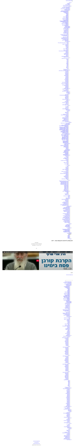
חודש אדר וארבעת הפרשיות (65, 56)
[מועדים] (67, 165)
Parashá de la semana (65, 152)
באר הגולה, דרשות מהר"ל (65, 102)
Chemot (69, 289)
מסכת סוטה (66, 81)
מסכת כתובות (68, 398)
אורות (67, 111)
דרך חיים (67, 103)
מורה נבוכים (66, 98)
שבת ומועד (68, 212)
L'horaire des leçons (67, 287)
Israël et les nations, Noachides (64, 131)
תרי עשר (67, 67)
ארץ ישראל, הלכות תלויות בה (66, 213)
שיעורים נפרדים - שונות (67, 27)
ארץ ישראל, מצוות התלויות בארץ (64, 34)
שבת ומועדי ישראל (67, 41)
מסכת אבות (66, 86)
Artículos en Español (67, 150)
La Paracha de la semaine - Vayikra (64, 128)
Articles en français (67, 124)
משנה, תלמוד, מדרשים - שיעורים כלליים (63, 70)
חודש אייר (67, 44)
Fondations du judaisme (65, 18)
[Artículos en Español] (64, 150)
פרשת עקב (67, 374)
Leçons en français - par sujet (64, 10)
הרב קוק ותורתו (68, 198)
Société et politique (66, 20)
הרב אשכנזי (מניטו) (67, 121)
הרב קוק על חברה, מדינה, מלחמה (64, 204)
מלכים (67, 64)
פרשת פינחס (66, 369)
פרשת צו (67, 357)
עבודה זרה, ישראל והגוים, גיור (66, 215)
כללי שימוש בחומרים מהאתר (66, 5)
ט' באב (67, 49)
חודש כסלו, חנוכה (66, 54)
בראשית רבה (66, 71)
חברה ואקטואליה (66, 157)
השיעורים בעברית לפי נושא (66, 6)
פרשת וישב (67, 343)
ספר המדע (67, 96)
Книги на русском (67, 226)
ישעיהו (67, 65)
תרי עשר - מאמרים (66, 189)
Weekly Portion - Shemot (65, 137)
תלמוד (67, 192)
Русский (68, 236)
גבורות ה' (67, 100)
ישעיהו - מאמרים (66, 187)
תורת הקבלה (66, 194)
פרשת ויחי (67, 345)
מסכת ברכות (66, 73)
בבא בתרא (67, 84)
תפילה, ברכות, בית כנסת (67, 211)
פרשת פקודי (66, 354)
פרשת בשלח (66, 349)
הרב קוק (69, 110)
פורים (67, 179)
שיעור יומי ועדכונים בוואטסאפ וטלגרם (65, 8)
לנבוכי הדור (67, 201)
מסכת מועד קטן (66, 79)
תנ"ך (69, 57)
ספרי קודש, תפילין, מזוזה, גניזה (66, 219)
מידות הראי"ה (66, 200)
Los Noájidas (66, 153)
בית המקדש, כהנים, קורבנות (65, 35)
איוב (67, 68)
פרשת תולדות (66, 341)
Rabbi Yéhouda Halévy (65, 22)
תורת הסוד (67, 89)
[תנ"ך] (68, 180)
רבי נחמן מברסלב (68, 109)
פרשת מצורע (66, 359)
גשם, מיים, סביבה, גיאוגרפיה (65, 38)
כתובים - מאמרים (66, 190)
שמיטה (67, 159)
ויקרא (67, 60)
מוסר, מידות (68, 304)
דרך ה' (67, 106)
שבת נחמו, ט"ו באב (66, 50)
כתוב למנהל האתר (67, 4)
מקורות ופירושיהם (67, 209)
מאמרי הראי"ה (66, 116)
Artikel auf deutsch (67, 149)
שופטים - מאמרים (66, 185)
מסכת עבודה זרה (66, 85)
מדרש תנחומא (66, 72)
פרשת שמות (66, 347)
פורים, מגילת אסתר (67, 333)
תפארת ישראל (66, 101)
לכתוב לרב (70, 232)
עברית (69, 234)
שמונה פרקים (66, 94)
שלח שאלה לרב (68, 206)
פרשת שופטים (66, 375)
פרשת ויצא (67, 342)
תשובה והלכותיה (66, 30)
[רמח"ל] (69, 423)
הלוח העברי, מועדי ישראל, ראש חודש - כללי (63, 42)
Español (69, 237)
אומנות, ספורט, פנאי (65, 39)
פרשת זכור (68, 332)
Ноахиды (67, 148)
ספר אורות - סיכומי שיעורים (65, 199)
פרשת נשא (67, 365)
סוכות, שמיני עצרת (66, 53)
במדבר (69, 363)
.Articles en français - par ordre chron (63, 125)
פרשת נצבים (66, 377)
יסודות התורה (66, 155)
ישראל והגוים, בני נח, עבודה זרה (64, 160)
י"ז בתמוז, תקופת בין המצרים (64, 171)
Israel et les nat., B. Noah (67, 296)
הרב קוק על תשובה (66, 203)
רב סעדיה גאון (68, 92)
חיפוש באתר (68, 3)
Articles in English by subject (64, 134)
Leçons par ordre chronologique (64, 11)
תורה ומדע (67, 156)
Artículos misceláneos (65, 154)
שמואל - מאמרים (66, 186)
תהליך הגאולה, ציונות (65, 158)
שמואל (69, 381)
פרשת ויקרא (66, 356)
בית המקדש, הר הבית (67, 214)
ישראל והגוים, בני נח (65, 33)
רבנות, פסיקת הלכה (66, 90)
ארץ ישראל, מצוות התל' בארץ (66, 309)
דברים (67, 61)
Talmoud (67, 17)
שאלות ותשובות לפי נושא (67, 207)
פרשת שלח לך (66, 366)
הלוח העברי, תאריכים (67, 221)
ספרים (70, 223)
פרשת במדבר (66, 364)
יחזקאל (67, 66)
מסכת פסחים (66, 74)
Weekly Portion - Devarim (65, 139)
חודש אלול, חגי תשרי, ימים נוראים (64, 173)
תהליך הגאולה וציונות (65, 32)
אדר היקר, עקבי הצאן (65, 114)
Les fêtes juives (66, 12)
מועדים (69, 165)
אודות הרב (68, 228)
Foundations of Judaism (65, 140)
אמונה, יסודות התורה (65, 28)
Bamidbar (67, 15)
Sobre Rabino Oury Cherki (66, 231)
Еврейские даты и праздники (64, 145)
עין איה (67, 113)
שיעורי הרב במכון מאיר (67, 9)
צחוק (67, 163)
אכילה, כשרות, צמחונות (65, 37)
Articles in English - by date (64, 135)
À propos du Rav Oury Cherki (66, 229)
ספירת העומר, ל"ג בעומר (65, 169)
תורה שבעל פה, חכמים (67, 88)
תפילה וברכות (68, 91)
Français (69, 235)
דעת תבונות (66, 107)
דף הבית (70, 2)
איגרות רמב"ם (66, 95)
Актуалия (67, 147)
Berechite (67, 13)
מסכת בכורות (66, 87)
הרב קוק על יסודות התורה (65, 202)
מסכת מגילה (66, 78)
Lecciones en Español (68, 301)
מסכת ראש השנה (66, 75)
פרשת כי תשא (66, 353)
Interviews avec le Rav (65, 132)
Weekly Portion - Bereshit (65, 136)
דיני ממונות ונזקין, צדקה (67, 220)
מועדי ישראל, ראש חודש (67, 317)
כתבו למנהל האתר (36, 442)
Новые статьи (66, 144)
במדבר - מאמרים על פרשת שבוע (64, 183)
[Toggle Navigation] (72, 1)
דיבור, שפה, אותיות (67, 306)
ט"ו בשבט (67, 55)
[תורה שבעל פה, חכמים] (65, 406)
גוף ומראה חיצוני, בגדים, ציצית (66, 217)
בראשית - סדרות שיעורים (65, 337)
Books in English (68, 225)
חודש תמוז (67, 48)
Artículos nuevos (66, 151)
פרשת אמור (66, 361)
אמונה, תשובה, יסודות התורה (66, 208)
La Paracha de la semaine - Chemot (64, 127)
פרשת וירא (67, 340)
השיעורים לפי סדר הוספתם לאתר (66, 7)
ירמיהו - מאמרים (66, 188)
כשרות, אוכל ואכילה (67, 218)
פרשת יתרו (67, 350)
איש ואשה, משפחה (66, 162)
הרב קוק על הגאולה (66, 119)
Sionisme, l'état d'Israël (65, 19)
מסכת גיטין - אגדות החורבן (65, 82)
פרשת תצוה (66, 352)
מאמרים (70, 122)
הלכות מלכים (68, 415)
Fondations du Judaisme (65, 130)
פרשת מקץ (67, 344)
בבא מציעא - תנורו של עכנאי (64, 83)
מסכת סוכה (66, 76)
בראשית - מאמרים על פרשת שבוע (64, 181)
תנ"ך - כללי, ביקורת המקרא (65, 58)
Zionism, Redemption (65, 141)
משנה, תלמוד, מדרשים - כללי (66, 388)
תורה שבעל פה (66, 193)
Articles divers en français (65, 133)
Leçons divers (66, 25)
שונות (67, 164)
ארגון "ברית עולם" (69, 233)
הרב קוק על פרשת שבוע (65, 117)
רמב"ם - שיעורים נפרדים (65, 99)
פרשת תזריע (66, 358)
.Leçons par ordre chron (67, 286)
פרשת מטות (66, 370)
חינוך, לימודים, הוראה (67, 216)
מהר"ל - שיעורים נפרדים (65, 104)
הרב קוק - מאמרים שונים (65, 205)
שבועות (67, 47)
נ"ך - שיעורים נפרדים (65, 69)
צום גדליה (67, 52)
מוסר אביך (67, 115)
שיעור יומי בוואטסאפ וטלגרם (67, 283)
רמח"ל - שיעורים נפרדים (65, 108)
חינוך (67, 36)
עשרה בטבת (66, 177)
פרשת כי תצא (66, 376)
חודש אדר (68, 331)
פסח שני (67, 168)
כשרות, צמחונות (68, 312)
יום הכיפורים (66, 175)
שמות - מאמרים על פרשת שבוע (64, 182)
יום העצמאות (66, 45)
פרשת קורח (66, 367)
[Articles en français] (64, 124)
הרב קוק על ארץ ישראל (65, 120)
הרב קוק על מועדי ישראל (65, 118)
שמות (67, 59)
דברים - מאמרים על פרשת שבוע (64, 184)
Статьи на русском (67, 143)
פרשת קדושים (66, 360)
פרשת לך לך (66, 339)
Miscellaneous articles (65, 142)
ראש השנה (67, 51)
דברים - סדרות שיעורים (65, 372)
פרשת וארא (66, 348)
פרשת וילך (67, 378)
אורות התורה (68, 430)
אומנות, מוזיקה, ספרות (67, 222)
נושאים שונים (66, 40)
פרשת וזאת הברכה (66, 379)
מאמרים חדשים (68, 123)
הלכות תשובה (66, 97)
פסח (67, 43)
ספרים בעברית (68, 224)
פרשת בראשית (66, 338)
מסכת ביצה (67, 77)
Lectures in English (67, 26)
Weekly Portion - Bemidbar (65, 138)
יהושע (67, 62)
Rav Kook (67, 24)
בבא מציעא (68, 401)
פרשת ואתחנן (66, 373)
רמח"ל (69, 105)
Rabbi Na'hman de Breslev (65, 23)
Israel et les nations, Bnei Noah (64, 21)
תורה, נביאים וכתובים (68, 335)
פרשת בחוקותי (66, 362)
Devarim (67, 16)
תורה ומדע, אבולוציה (65, 29)
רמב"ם (69, 93)
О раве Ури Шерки (67, 230)
